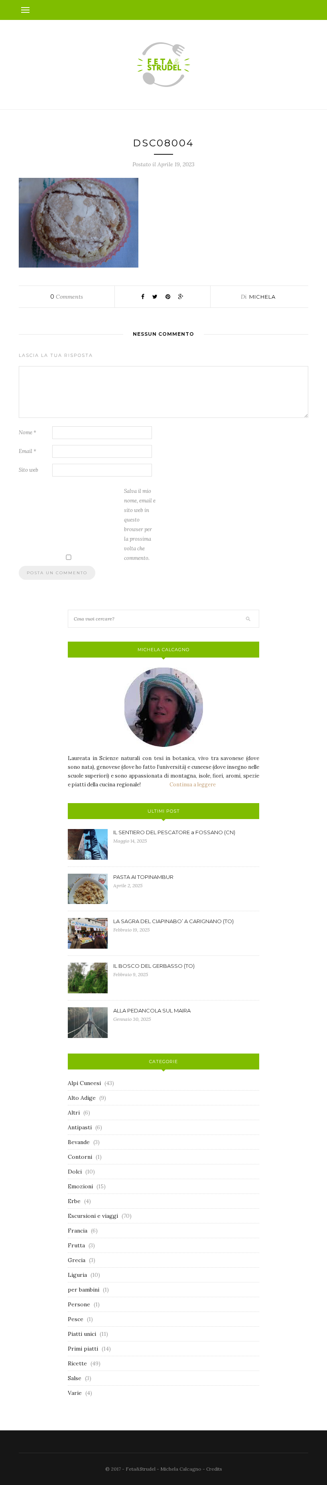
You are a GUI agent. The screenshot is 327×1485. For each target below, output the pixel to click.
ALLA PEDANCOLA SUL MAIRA (152, 1010)
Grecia (76, 1260)
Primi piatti (83, 1348)
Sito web (28, 470)
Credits (214, 1469)
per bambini (83, 1289)
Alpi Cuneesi (84, 1083)
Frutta (76, 1245)
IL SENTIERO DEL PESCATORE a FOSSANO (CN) (174, 832)
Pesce (75, 1319)
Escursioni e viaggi (93, 1215)
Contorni (80, 1156)
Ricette (77, 1363)
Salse (74, 1378)
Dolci (75, 1171)
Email (27, 451)
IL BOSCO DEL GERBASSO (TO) (154, 966)
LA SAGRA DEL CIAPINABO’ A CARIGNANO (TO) (173, 921)
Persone (79, 1304)
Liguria (77, 1274)
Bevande (79, 1142)
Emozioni (80, 1186)
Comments (66, 296)
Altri (74, 1112)
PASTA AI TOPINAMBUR (143, 877)
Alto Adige (82, 1097)
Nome (27, 432)
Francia (77, 1230)
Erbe (74, 1201)
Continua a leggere (192, 784)
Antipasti (80, 1127)
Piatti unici (82, 1333)
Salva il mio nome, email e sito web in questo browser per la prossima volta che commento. (140, 524)
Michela (262, 296)
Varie (75, 1392)
